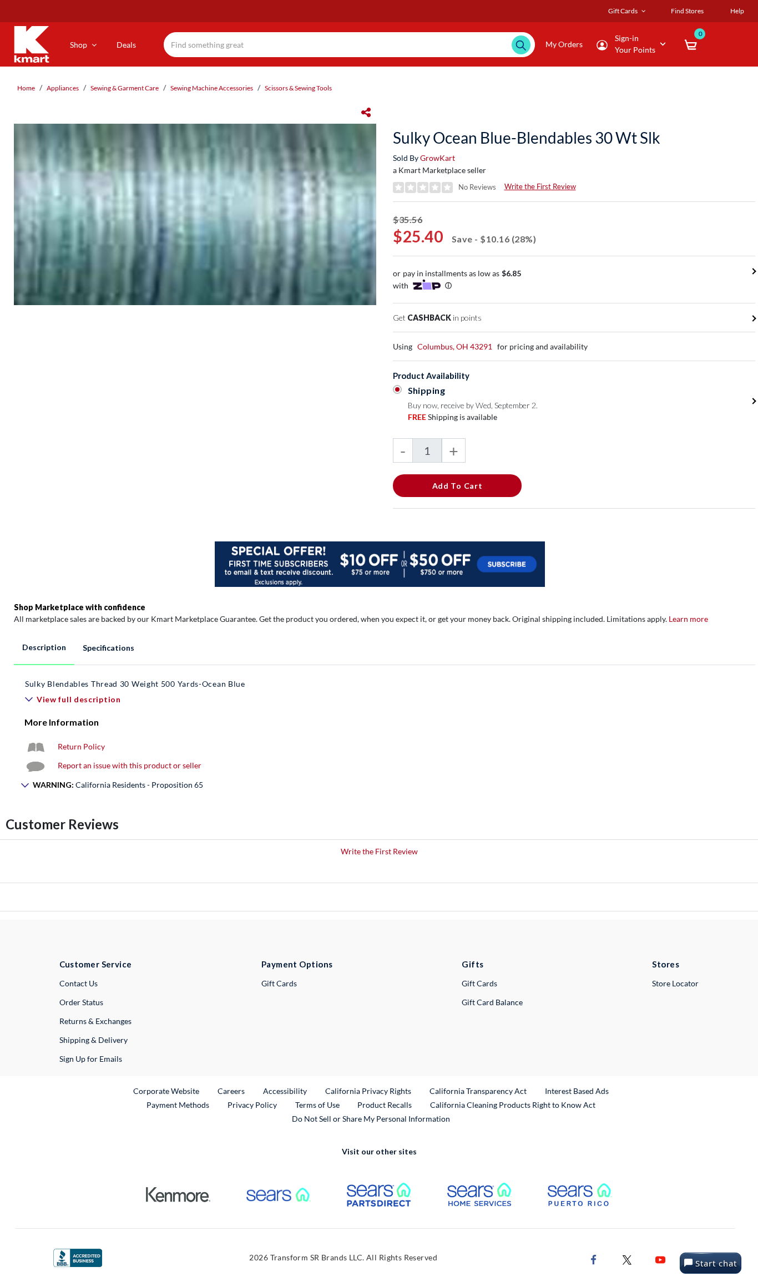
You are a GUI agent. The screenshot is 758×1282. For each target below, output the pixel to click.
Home (26, 88)
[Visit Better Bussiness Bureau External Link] (77, 1256)
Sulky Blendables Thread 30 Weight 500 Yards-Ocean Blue (135, 683)
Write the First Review (540, 186)
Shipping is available (452, 417)
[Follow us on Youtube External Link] (660, 1258)
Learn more (688, 619)
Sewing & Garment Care (124, 88)
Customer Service (95, 964)
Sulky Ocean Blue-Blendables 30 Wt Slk (526, 137)
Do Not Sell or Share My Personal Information (371, 1118)
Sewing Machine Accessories (211, 88)
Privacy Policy (252, 1104)
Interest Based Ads (577, 1091)
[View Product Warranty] (35, 746)
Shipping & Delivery (93, 1040)
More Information (61, 722)
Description (44, 647)
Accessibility (285, 1091)
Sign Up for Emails (90, 1058)
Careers (232, 1091)
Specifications (108, 647)
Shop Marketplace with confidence (79, 607)
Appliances (63, 88)
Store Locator (675, 983)
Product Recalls (385, 1104)
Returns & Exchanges (95, 1021)
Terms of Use (317, 1104)
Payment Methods (177, 1104)
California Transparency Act (478, 1091)
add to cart (457, 485)
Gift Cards (279, 983)
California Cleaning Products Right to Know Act (512, 1104)
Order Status (81, 1002)
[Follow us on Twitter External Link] (627, 1258)
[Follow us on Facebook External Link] (594, 1258)
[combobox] (349, 44)
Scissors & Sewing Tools (298, 88)
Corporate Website (166, 1091)
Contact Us (78, 983)
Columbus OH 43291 (454, 346)
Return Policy (81, 746)
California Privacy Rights (368, 1091)
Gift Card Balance (492, 1002)
